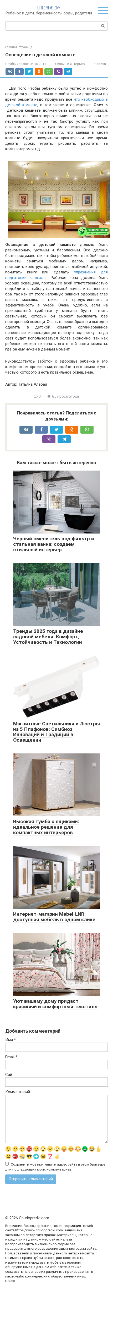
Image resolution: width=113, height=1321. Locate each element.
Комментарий (17, 1092)
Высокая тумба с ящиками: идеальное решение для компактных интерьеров (46, 826)
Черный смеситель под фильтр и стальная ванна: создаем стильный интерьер (53, 544)
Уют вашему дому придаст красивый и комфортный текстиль (55, 1004)
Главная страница (18, 47)
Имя (10, 1039)
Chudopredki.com (48, 7)
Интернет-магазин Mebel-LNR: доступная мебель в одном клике (54, 917)
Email (11, 1057)
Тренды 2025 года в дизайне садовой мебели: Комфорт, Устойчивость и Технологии (48, 636)
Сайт (9, 1074)
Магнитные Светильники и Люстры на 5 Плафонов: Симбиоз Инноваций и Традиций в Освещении (56, 732)
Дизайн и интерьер (70, 64)
